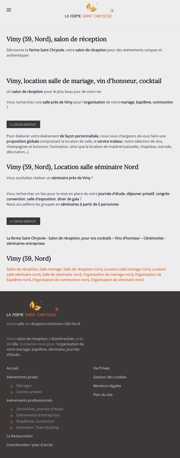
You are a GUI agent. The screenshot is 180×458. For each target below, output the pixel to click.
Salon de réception (22, 269)
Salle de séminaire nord (61, 274)
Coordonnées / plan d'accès (30, 444)
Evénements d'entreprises (38, 415)
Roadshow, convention (35, 421)
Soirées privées (29, 391)
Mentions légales (107, 385)
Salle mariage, (51, 269)
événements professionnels (29, 400)
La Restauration (20, 436)
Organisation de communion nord (60, 279)
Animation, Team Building (37, 427)
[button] (9, 10)
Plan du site (103, 394)
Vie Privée (101, 368)
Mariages (24, 385)
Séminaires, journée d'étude (39, 408)
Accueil (12, 368)
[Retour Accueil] (90, 10)
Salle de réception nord (82, 269)
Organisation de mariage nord (108, 274)
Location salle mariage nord (127, 269)
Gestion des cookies (109, 377)
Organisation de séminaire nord (117, 279)
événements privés (22, 377)
